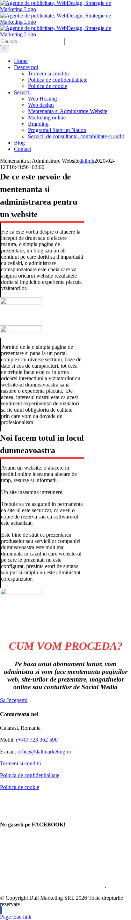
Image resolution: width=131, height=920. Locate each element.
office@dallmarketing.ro (44, 752)
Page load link (15, 917)
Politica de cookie (19, 787)
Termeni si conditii (20, 763)
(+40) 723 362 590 (37, 740)
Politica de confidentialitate (29, 775)
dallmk (86, 161)
